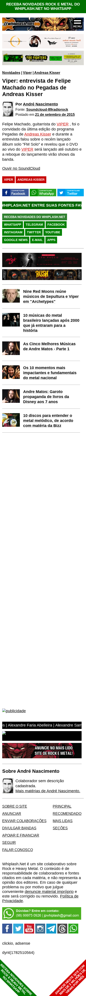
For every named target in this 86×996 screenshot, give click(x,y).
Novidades (11, 73)
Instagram (13, 232)
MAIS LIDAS (63, 821)
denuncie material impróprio (49, 891)
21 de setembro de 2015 (55, 114)
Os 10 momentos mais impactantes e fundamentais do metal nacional (50, 373)
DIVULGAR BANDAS (19, 828)
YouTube (52, 232)
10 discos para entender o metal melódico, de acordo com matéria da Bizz (48, 420)
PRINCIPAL (62, 806)
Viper (27, 73)
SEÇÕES (60, 828)
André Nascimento (40, 104)
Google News (16, 240)
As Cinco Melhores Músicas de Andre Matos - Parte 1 (49, 346)
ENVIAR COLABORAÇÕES (24, 821)
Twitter (34, 232)
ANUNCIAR (11, 814)
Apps (51, 240)
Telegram (34, 224)
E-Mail (37, 240)
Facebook (56, 224)
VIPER (63, 124)
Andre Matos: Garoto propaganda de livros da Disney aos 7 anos (46, 396)
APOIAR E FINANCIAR (20, 835)
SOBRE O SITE (14, 806)
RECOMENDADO (67, 814)
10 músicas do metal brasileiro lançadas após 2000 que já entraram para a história (51, 323)
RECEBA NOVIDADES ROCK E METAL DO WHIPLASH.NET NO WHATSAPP (43, 6)
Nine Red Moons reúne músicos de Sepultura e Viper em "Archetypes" (51, 296)
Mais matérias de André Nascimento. (47, 791)
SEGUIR (9, 842)
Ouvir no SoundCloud (21, 168)
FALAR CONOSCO (17, 850)
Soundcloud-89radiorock (47, 109)
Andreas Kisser (47, 73)
